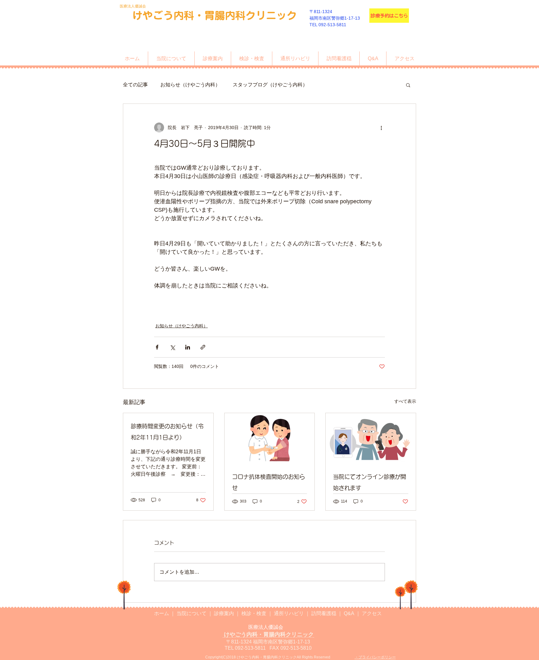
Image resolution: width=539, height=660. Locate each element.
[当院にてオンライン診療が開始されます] (371, 438)
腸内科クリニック (256, 15)
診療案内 (224, 613)
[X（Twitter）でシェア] (172, 347)
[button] (408, 84)
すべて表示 (405, 401)
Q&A (350, 613)
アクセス (372, 613)
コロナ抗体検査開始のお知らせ (268, 482)
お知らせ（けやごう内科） (190, 84)
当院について (192, 613)
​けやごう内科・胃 (173, 15)
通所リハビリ (289, 613)
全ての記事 (135, 84)
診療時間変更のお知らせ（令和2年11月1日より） (167, 431)
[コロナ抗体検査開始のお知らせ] (270, 438)
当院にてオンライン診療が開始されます (369, 482)
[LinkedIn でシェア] (188, 347)
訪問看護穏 (324, 613)
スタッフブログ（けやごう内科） (270, 84)
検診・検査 (254, 613)
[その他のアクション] (381, 127)
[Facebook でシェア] (157, 347)
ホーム (162, 613)
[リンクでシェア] (203, 347)
